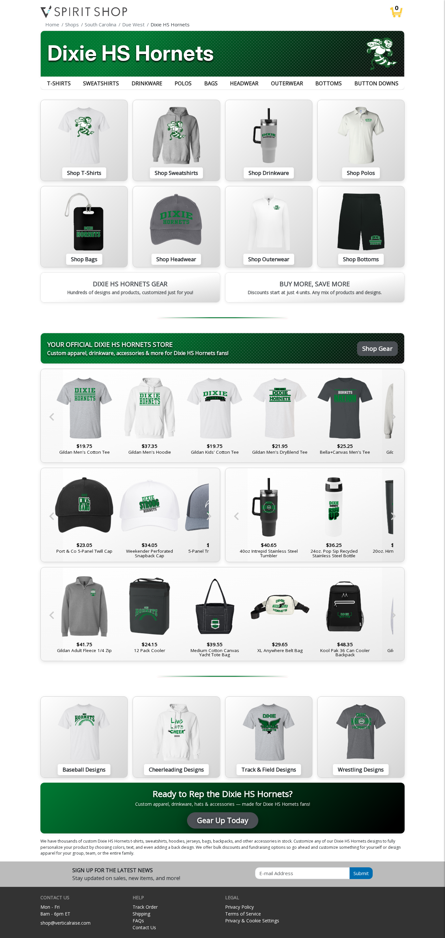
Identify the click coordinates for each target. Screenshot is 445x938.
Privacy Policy (239, 907)
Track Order (145, 907)
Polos (183, 83)
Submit (361, 873)
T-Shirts (59, 83)
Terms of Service (243, 914)
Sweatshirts (101, 83)
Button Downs (376, 83)
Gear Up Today (222, 820)
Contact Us (144, 927)
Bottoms (328, 83)
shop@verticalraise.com (65, 923)
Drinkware (147, 83)
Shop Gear (377, 348)
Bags (211, 83)
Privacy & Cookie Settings (252, 920)
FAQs (138, 920)
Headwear (244, 83)
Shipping (141, 914)
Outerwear (287, 83)
